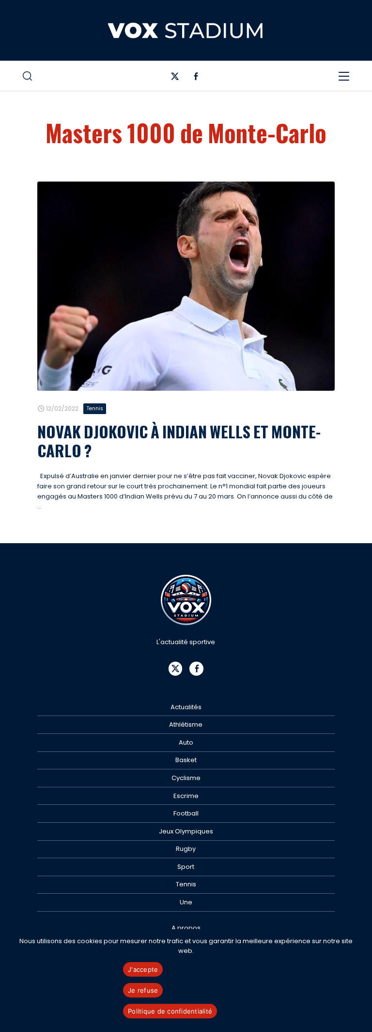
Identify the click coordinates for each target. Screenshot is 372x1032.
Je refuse (143, 990)
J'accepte (143, 969)
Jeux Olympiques (186, 831)
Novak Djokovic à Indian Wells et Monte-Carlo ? (179, 440)
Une (186, 902)
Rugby (186, 848)
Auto (186, 742)
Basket (186, 760)
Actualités (186, 707)
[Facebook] (196, 78)
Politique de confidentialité (170, 1011)
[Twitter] (175, 78)
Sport (185, 866)
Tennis (95, 408)
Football (186, 813)
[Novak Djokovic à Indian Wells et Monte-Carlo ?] (186, 286)
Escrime (186, 795)
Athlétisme (185, 724)
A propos (186, 927)
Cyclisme (186, 777)
